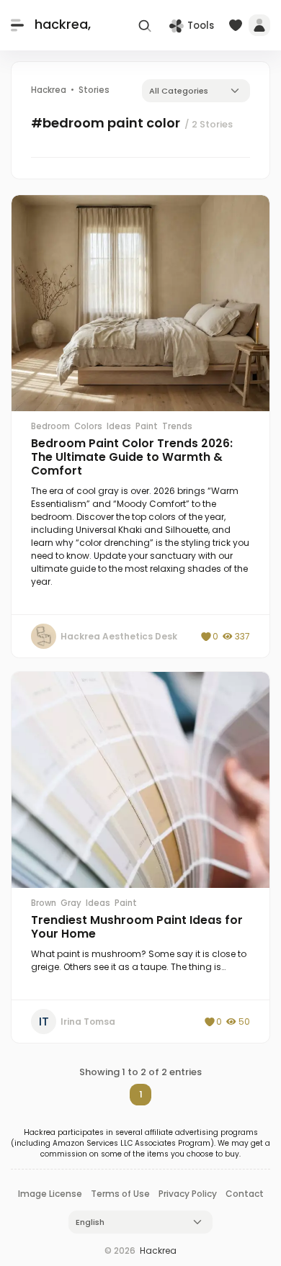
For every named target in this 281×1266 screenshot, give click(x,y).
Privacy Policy (188, 1194)
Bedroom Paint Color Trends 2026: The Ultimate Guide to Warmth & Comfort (132, 457)
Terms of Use (120, 1194)
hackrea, (63, 25)
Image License (50, 1194)
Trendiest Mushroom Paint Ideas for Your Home (137, 926)
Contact (245, 1194)
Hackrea (158, 1250)
